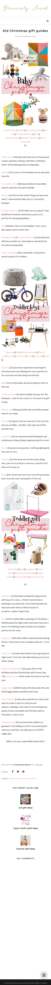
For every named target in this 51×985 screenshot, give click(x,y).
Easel (46, 356)
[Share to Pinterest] (23, 771)
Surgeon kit (31, 569)
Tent (36, 134)
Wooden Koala (13, 138)
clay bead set (12, 676)
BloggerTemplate (40, 983)
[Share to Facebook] (12, 771)
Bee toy (5, 195)
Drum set (38, 356)
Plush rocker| (10, 130)
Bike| (18, 352)
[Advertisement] (25, 947)
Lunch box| (20, 356)
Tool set (10, 356)
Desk (21, 569)
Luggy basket (7, 687)
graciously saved (18, 983)
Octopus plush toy (24, 134)
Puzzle (29, 356)
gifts (33, 779)
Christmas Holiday (19, 779)
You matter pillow (34, 130)
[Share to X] (18, 771)
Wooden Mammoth (30, 138)
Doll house (13, 569)
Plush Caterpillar (9, 252)
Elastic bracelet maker (25, 573)
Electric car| (7, 409)
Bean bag (10, 352)
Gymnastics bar (36, 577)
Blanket (20, 130)
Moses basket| (22, 577)
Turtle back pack (29, 352)
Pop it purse (7, 653)
